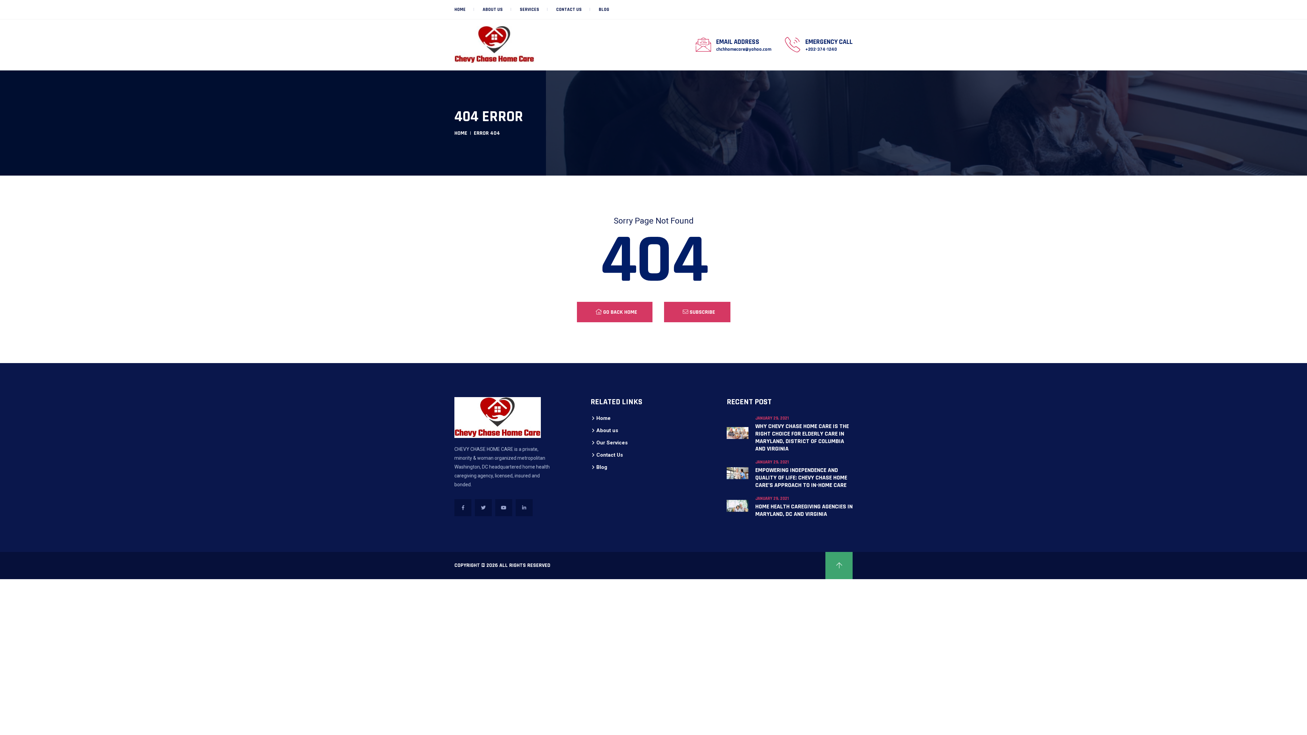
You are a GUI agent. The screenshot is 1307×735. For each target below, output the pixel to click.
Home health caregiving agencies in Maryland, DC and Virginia (804, 510)
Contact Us (569, 9)
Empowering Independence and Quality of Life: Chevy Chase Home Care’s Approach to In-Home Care (801, 477)
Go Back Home (619, 312)
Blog (604, 9)
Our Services (612, 443)
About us (493, 9)
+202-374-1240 (821, 49)
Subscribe (701, 312)
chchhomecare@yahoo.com (743, 49)
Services (529, 9)
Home (460, 9)
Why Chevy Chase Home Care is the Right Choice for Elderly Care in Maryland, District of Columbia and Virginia (802, 437)
